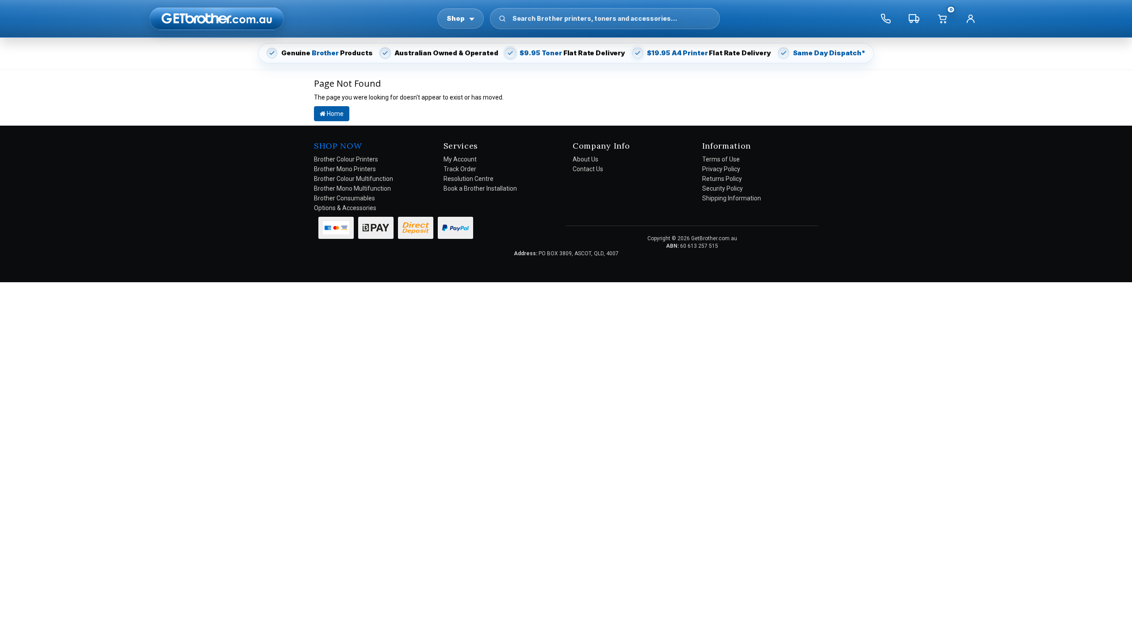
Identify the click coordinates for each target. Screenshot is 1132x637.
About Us (585, 159)
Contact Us (588, 169)
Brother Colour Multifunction (353, 178)
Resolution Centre (468, 178)
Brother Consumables (344, 198)
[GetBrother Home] (216, 18)
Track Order (460, 169)
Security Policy (722, 188)
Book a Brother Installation (480, 188)
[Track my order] (914, 19)
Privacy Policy (721, 169)
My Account (460, 159)
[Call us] (886, 19)
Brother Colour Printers (346, 159)
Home (334, 113)
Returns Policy (722, 178)
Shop (456, 18)
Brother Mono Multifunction (352, 188)
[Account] (971, 19)
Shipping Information (731, 198)
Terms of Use (721, 159)
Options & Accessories (345, 207)
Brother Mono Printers (345, 169)
